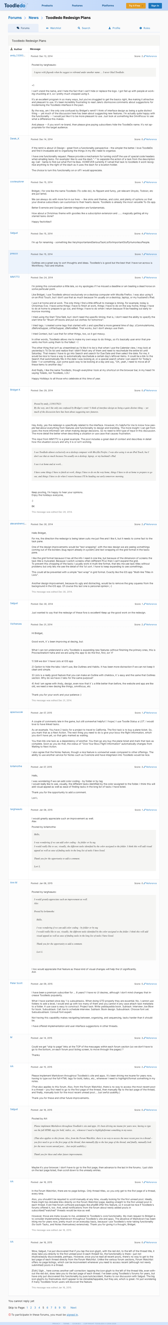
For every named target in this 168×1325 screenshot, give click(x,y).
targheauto (16, 809)
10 (64, 1307)
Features (77, 5)
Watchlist (55, 28)
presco (14, 253)
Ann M (13, 882)
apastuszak (16, 712)
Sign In (155, 5)
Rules (147, 28)
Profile (116, 28)
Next (73, 1307)
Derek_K (14, 138)
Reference (151, 56)
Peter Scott (16, 983)
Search (86, 28)
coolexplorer (17, 181)
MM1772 (15, 276)
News (34, 17)
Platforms (108, 5)
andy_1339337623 (20, 55)
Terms (66, 1324)
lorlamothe (16, 766)
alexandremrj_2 (18, 523)
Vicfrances (16, 623)
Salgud (14, 232)
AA (11, 1066)
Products (47, 5)
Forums (15, 17)
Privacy (56, 1324)
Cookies (76, 1324)
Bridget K (15, 389)
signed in (72, 1314)
